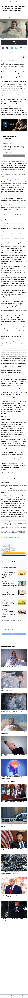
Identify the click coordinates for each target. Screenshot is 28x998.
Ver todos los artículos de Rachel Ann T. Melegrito (11, 620)
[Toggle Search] (26, 1)
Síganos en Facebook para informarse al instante (10, 537)
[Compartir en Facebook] (3, 48)
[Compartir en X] (7, 48)
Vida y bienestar (7, 4)
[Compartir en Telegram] (12, 48)
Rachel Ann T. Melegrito (9, 51)
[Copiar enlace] (25, 48)
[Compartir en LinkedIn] (21, 48)
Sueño (13, 4)
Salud (2, 4)
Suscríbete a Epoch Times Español (14, 553)
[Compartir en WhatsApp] (16, 48)
